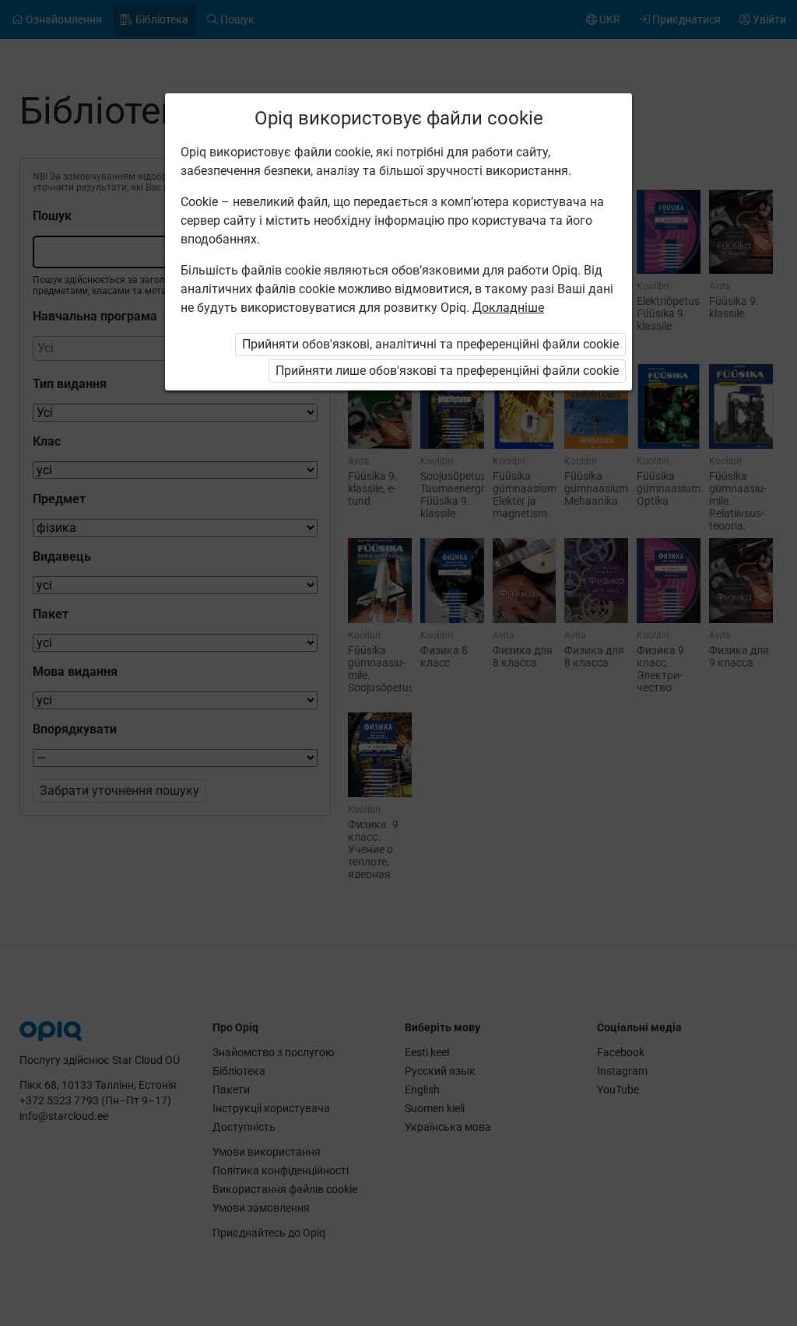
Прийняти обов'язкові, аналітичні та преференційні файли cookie (430, 344)
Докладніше (508, 307)
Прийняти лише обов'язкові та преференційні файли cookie (447, 370)
